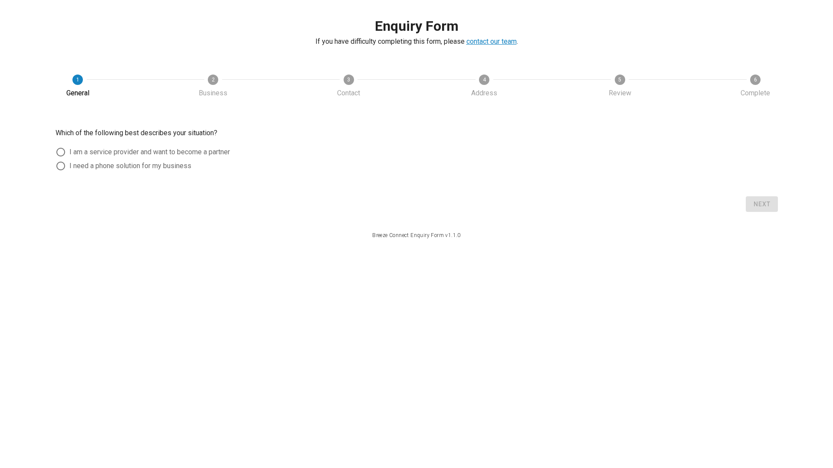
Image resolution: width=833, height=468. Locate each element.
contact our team (491, 41)
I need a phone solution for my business (130, 166)
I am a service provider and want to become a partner (149, 152)
